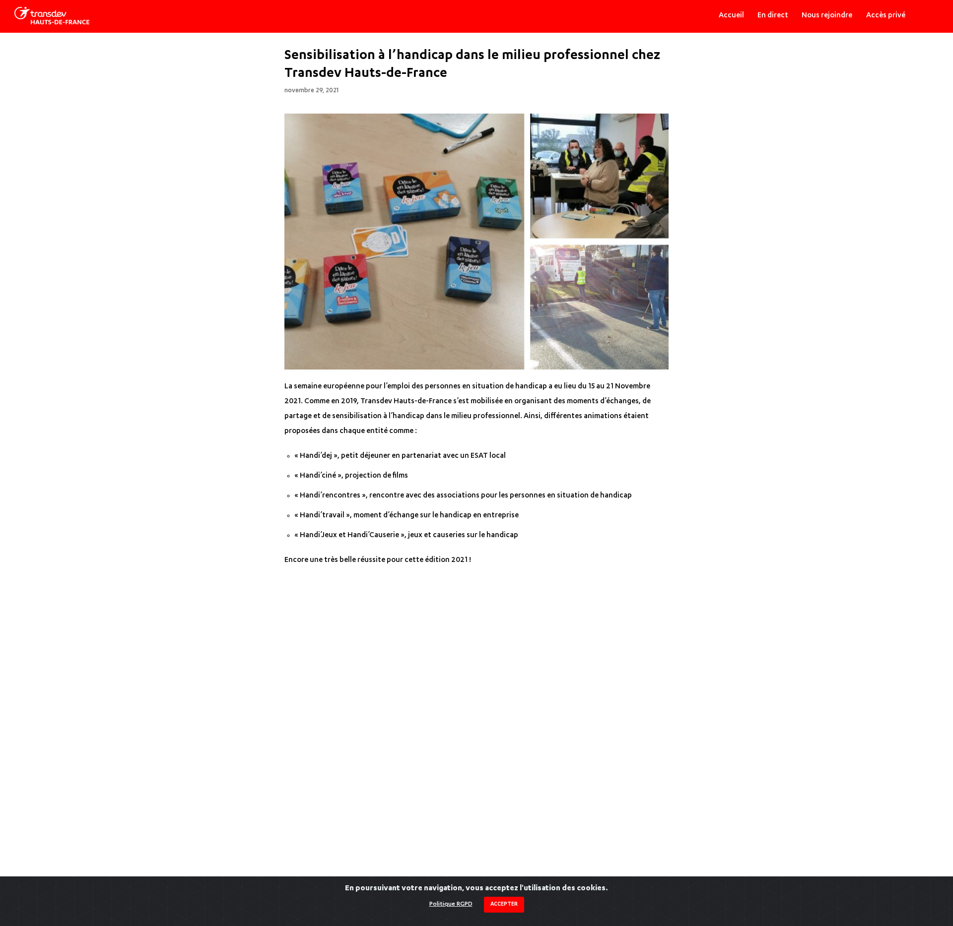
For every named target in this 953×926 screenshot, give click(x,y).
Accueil (731, 16)
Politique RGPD (451, 904)
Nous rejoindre (827, 16)
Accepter (504, 905)
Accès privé (885, 16)
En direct (772, 16)
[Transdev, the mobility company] (51, 15)
